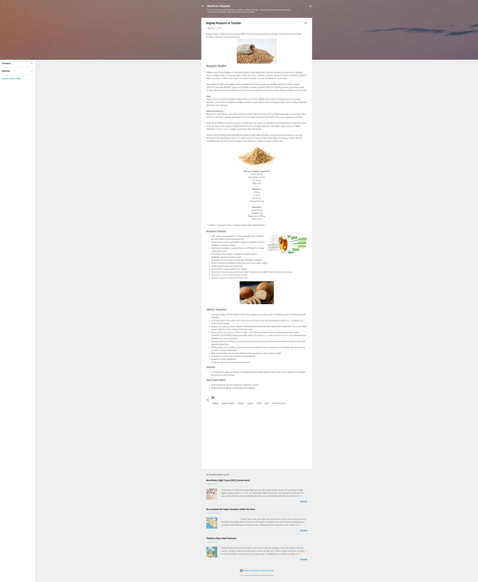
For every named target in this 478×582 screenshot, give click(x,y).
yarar (267, 403)
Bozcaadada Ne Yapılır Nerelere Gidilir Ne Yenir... (231, 509)
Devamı (303, 501)
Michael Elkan (253, 575)
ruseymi (241, 403)
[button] (305, 23)
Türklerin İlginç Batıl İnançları (221, 538)
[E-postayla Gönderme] (212, 398)
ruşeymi (250, 403)
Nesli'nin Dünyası (218, 6)
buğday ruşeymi (227, 403)
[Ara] (310, 7)
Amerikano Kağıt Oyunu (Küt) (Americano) (228, 480)
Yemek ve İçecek (279, 403)
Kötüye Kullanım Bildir (11, 78)
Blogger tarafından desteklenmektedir (258, 570)
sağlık (259, 403)
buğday (215, 403)
